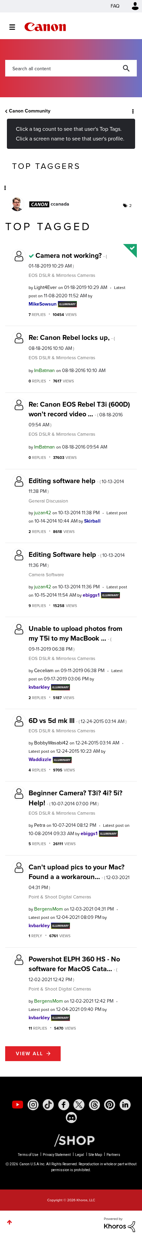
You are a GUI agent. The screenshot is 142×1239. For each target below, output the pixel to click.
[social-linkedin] (125, 1104)
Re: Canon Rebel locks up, (72, 342)
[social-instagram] (33, 1104)
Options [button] (132, 111)
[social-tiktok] (48, 1104)
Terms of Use (28, 1155)
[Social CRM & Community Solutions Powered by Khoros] (119, 1224)
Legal (79, 1155)
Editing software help (76, 485)
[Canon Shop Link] (71, 1140)
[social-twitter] (78, 1104)
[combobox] (71, 68)
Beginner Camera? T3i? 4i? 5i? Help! (75, 798)
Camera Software (46, 574)
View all (29, 1053)
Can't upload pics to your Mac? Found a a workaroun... (79, 876)
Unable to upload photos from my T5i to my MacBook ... (75, 638)
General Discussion (48, 500)
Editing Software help (77, 559)
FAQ (115, 6)
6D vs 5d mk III (77, 720)
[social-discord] (71, 1117)
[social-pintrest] (109, 1104)
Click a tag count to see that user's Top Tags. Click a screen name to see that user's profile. (70, 133)
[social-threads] (94, 1104)
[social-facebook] (63, 1104)
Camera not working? (68, 260)
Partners (113, 1155)
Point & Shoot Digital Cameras (60, 896)
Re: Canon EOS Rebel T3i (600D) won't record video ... (79, 413)
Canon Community (45, 26)
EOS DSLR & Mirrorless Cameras (62, 275)
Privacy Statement (57, 1155)
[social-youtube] (17, 1104)
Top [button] (9, 1222)
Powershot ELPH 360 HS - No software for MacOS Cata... (74, 968)
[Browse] (15, 27)
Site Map (95, 1155)
